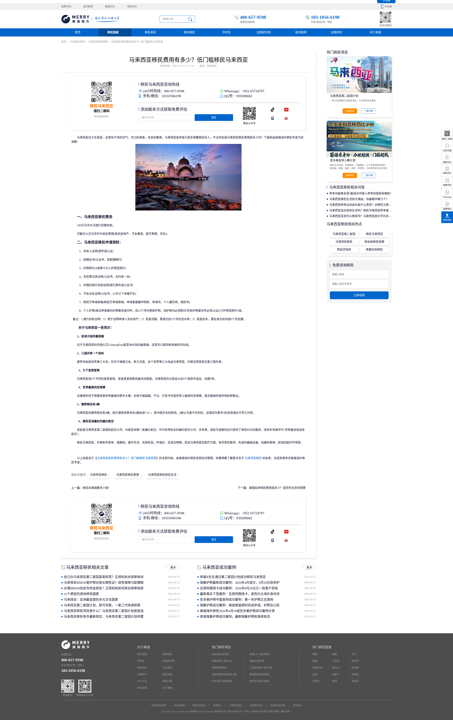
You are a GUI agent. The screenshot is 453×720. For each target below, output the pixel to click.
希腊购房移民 (219, 667)
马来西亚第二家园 (344, 233)
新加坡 (355, 667)
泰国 (334, 681)
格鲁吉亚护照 (257, 661)
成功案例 (88, 6)
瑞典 (334, 654)
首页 (78, 32)
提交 (213, 117)
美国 (314, 654)
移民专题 (167, 674)
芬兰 (353, 654)
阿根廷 (355, 674)
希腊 (314, 661)
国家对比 (110, 6)
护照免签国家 (235, 705)
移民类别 (150, 32)
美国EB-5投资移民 (260, 654)
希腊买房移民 (374, 249)
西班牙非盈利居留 (259, 681)
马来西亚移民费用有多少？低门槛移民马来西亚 (126, 458)
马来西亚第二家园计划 (344, 95)
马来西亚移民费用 (98, 41)
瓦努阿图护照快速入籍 (224, 674)
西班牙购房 (344, 249)
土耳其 (335, 661)
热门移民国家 (322, 647)
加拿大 (335, 674)
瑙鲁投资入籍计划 (222, 661)
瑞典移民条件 (256, 705)
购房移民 (189, 32)
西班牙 (355, 661)
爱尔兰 (335, 667)
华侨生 (226, 32)
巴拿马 (316, 681)
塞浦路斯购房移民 (259, 674)
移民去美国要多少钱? (96, 487)
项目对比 (132, 6)
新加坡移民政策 (374, 241)
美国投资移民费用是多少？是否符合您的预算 (277, 487)
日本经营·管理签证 (222, 681)
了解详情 (368, 111)
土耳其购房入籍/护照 (261, 667)
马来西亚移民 (77, 41)
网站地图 (142, 688)
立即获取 (359, 295)
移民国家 (113, 32)
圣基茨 (355, 681)
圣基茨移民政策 (277, 705)
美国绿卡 (217, 705)
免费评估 (66, 6)
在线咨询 (350, 111)
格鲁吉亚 (317, 667)
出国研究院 (264, 32)
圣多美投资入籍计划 (342, 160)
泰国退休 (297, 705)
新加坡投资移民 (220, 654)
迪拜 (314, 674)
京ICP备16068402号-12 (233, 711)
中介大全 (142, 681)
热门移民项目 (221, 647)
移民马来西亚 (374, 233)
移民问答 (167, 681)
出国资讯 (142, 674)
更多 (173, 567)
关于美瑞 (375, 32)
